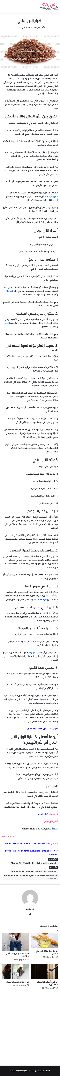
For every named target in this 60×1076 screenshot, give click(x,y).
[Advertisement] (30, 1030)
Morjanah (38, 27)
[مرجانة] (48, 6)
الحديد (7, 323)
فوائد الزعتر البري (34, 729)
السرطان (9, 291)
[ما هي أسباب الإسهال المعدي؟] (44, 971)
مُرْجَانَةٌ (55, 829)
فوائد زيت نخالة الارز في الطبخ (47, 952)
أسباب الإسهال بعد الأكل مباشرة (17, 955)
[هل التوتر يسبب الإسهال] (15, 971)
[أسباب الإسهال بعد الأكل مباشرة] (15, 942)
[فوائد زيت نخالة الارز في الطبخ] (44, 940)
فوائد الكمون (42, 814)
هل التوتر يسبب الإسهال (17, 982)
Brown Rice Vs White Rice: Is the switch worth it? (27, 843)
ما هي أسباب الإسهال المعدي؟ (47, 983)
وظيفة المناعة (41, 599)
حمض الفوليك (35, 652)
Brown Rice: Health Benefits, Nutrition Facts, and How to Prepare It (30, 877)
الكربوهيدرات (51, 196)
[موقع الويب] (30, 914)
